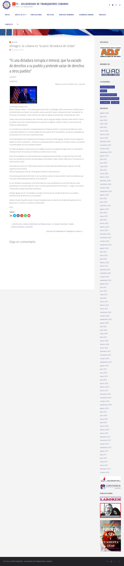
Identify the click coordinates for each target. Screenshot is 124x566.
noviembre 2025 (105, 145)
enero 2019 (104, 390)
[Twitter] (113, 5)
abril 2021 (103, 298)
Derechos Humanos (107, 87)
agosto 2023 (104, 209)
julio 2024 (103, 198)
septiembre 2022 (106, 245)
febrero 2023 (104, 227)
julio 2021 (103, 287)
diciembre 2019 (105, 351)
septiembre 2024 (106, 191)
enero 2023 (104, 230)
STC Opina (115, 102)
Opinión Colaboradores (108, 95)
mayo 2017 (104, 462)
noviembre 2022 (105, 237)
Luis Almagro (54, 109)
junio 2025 (103, 163)
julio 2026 (103, 117)
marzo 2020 (104, 341)
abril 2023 (103, 220)
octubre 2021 (104, 277)
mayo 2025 (104, 166)
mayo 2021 (104, 294)
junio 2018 (103, 415)
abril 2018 (103, 422)
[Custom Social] (119, 5)
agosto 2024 (104, 195)
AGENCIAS (13, 81)
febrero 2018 (104, 430)
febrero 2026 (104, 134)
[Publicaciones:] (110, 498)
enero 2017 (104, 465)
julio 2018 (103, 412)
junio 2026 (103, 120)
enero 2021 (104, 309)
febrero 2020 (104, 344)
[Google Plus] (116, 5)
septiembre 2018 (106, 405)
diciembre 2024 (105, 181)
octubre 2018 (104, 401)
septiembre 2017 (106, 447)
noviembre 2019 (105, 355)
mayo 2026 (104, 124)
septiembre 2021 (106, 280)
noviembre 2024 (105, 184)
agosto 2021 (104, 284)
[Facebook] (109, 5)
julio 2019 (103, 369)
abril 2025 (103, 170)
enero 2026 (104, 138)
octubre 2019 (104, 358)
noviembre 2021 (105, 273)
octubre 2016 (104, 472)
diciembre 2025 (105, 141)
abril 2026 (103, 127)
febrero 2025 (104, 177)
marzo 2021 (104, 302)
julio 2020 (103, 326)
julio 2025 (103, 159)
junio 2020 (103, 330)
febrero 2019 (104, 387)
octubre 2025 (104, 149)
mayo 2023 (104, 216)
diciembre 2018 (105, 394)
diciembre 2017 (105, 437)
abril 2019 (103, 380)
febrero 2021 (104, 305)
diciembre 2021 (105, 269)
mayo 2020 (104, 334)
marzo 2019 (104, 383)
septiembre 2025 (106, 152)
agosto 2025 (104, 156)
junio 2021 (103, 291)
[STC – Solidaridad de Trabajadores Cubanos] (7, 5)
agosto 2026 (104, 113)
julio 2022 (103, 252)
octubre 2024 (104, 188)
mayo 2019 (104, 376)
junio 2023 (103, 213)
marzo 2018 (104, 426)
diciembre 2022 (105, 234)
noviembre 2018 (105, 398)
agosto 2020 (104, 323)
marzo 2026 (104, 131)
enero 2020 (104, 348)
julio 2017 (103, 455)
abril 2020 (103, 337)
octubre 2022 (104, 241)
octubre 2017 (104, 444)
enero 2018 (104, 433)
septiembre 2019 (106, 362)
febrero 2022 (104, 262)
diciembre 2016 (105, 469)
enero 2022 (104, 266)
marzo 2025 (104, 173)
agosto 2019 (104, 366)
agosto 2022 (104, 248)
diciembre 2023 (105, 205)
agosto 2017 (104, 451)
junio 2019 (103, 373)
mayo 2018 (104, 419)
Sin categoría (105, 102)
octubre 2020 (104, 316)
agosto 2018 (104, 408)
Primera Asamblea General (109, 98)
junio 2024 (103, 202)
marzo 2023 (104, 223)
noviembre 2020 (105, 312)
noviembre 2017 (105, 440)
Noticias (14, 42)
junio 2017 (103, 458)
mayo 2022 (104, 255)
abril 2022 (103, 259)
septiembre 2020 (106, 319)
